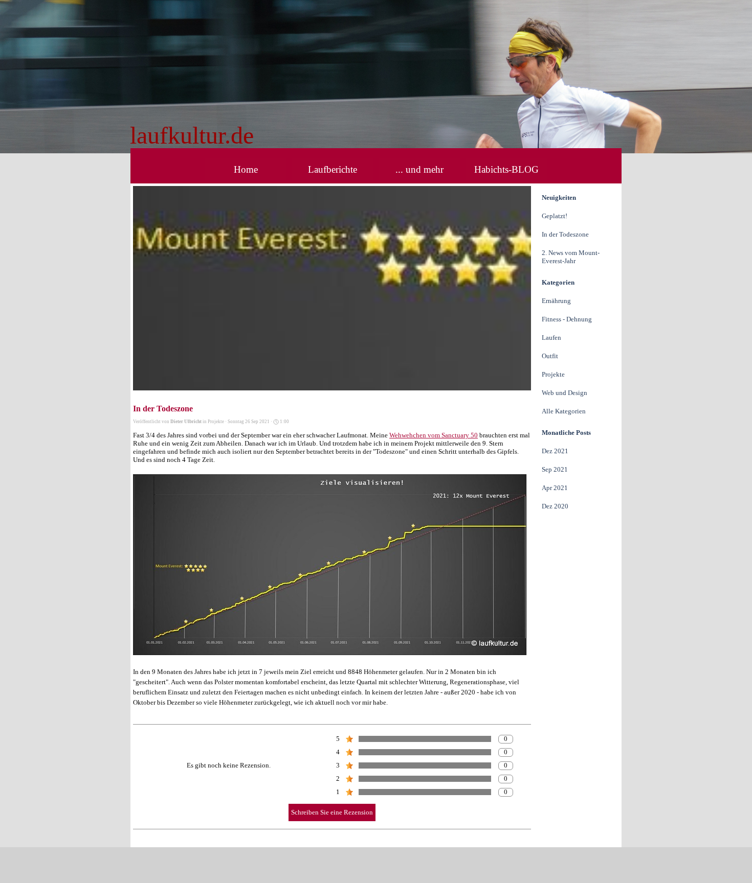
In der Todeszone (565, 234)
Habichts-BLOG (506, 169)
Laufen (551, 337)
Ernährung (556, 301)
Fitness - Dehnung (567, 319)
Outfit (550, 356)
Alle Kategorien (564, 411)
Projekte (553, 374)
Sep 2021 (555, 469)
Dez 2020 (555, 506)
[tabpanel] (275, 135)
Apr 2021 (555, 488)
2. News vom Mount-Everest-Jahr (571, 257)
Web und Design (564, 393)
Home (246, 169)
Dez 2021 (555, 451)
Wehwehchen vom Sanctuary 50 (433, 435)
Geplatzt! (554, 216)
